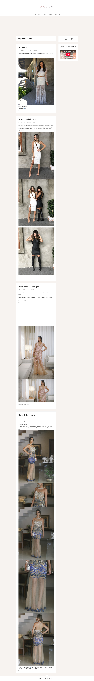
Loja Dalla (29, 50)
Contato (45, 14)
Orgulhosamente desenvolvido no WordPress (42, 678)
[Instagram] (66, 39)
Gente (55, 14)
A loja (34, 14)
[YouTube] (71, 39)
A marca (39, 14)
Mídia (60, 14)
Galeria (50, 14)
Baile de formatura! (27, 415)
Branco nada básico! (27, 119)
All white (22, 47)
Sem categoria (35, 50)
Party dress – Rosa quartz (29, 287)
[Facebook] (68, 39)
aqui (24, 108)
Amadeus (52, 678)
